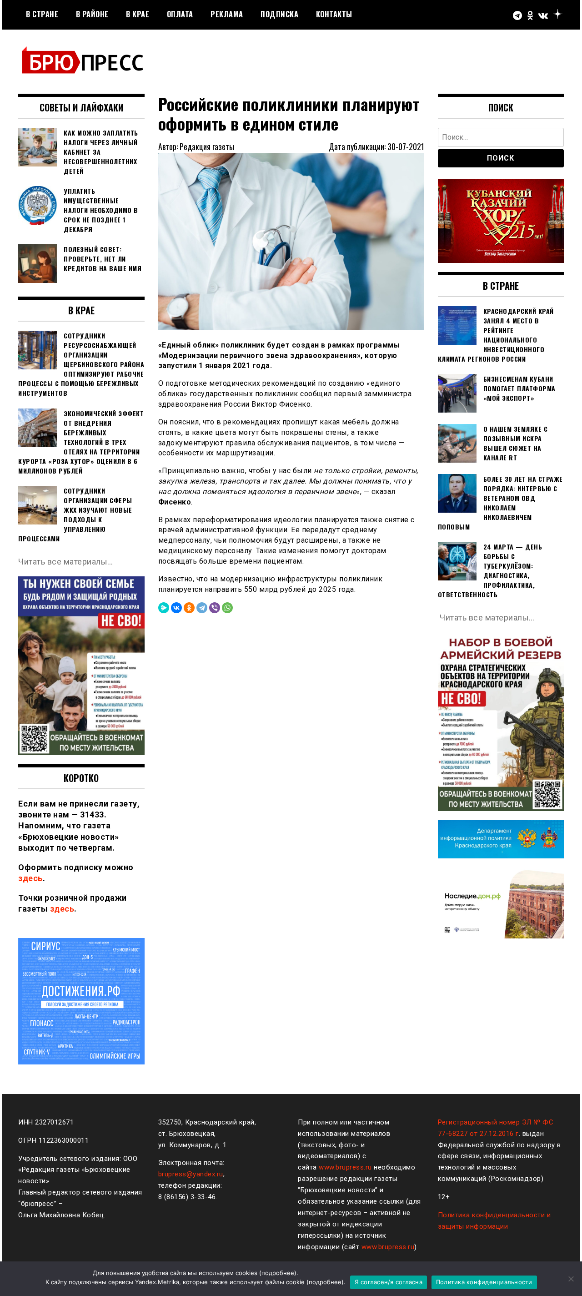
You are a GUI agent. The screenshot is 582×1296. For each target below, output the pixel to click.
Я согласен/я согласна (388, 1282)
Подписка (279, 14)
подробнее (277, 1272)
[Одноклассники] (189, 607)
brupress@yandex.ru (190, 1174)
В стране (42, 14)
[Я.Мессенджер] (163, 607)
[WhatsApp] (227, 607)
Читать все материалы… (65, 561)
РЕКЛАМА (227, 14)
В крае (137, 14)
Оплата (180, 14)
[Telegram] (201, 607)
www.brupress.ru (345, 1167)
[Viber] (214, 607)
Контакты (334, 14)
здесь (30, 878)
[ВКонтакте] (176, 607)
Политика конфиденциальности (484, 1282)
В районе (92, 14)
